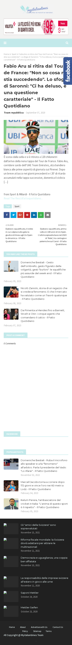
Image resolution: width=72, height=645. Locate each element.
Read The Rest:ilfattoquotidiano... (23, 198)
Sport (14, 54)
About (23, 627)
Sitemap (37, 631)
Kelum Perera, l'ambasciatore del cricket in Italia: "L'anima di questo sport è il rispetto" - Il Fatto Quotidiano (44, 504)
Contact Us (58, 627)
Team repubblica (14, 112)
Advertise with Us (39, 627)
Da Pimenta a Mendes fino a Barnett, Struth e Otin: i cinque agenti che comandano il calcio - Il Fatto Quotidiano (43, 316)
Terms (49, 631)
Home (6, 54)
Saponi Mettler (30, 592)
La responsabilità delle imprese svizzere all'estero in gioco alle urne (44, 579)
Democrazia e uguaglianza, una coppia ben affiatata (44, 559)
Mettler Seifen (29, 607)
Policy (25, 631)
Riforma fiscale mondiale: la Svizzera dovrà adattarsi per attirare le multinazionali (42, 543)
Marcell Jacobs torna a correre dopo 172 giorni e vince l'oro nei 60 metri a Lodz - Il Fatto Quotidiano (43, 485)
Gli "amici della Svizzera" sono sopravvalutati (38, 526)
